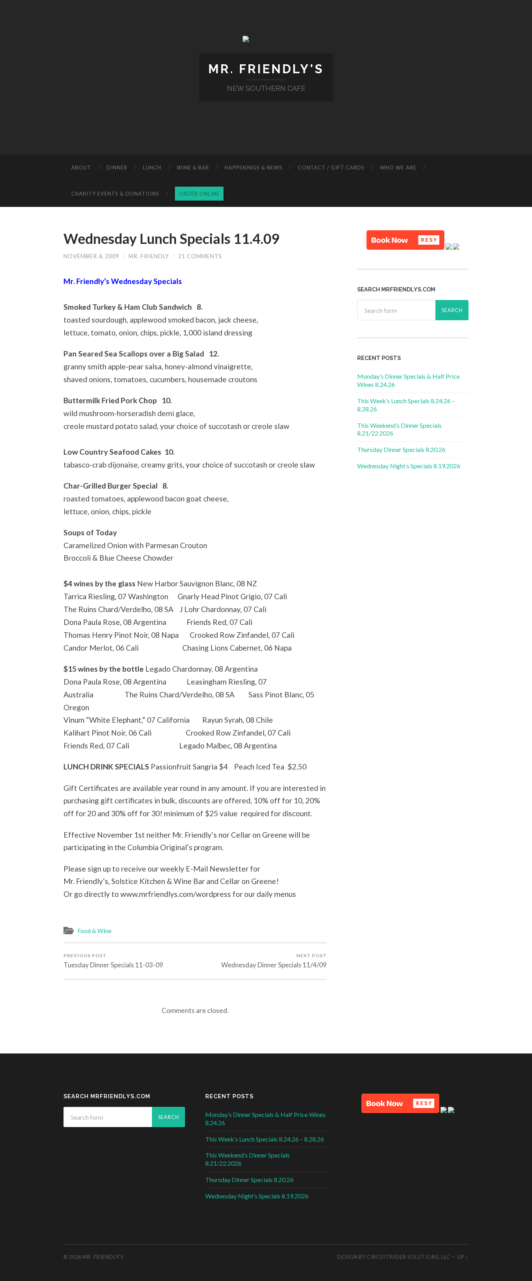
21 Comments (200, 256)
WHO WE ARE (398, 167)
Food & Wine (94, 930)
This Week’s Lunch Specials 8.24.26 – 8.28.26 (264, 1139)
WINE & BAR (193, 167)
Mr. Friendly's (266, 69)
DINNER (117, 167)
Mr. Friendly (149, 256)
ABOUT (81, 167)
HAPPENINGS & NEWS (253, 167)
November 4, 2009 (91, 256)
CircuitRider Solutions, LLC (408, 1257)
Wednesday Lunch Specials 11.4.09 (171, 238)
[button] (405, 240)
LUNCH (152, 167)
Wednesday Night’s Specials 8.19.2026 (408, 465)
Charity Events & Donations (115, 194)
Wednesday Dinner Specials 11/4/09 (274, 961)
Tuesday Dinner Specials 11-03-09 (113, 961)
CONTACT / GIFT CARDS (331, 167)
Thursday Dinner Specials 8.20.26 (401, 449)
